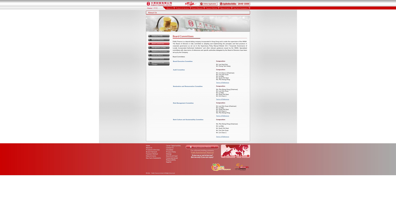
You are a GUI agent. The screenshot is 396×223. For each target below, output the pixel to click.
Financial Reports (157, 55)
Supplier (169, 162)
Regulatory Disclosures (159, 51)
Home (149, 8)
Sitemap (168, 154)
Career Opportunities (173, 145)
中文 (156, 8)
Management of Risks (159, 47)
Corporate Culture (158, 59)
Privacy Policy (171, 152)
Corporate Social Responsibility (172, 159)
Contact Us (170, 148)
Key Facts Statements (240, 8)
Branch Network (151, 152)
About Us (149, 148)
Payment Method (152, 154)
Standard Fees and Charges (158, 63)
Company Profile (157, 36)
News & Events (225, 8)
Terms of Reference (222, 82)
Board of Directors (158, 40)
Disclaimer (169, 150)
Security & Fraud (171, 156)
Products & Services (153, 150)
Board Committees (158, 43)
